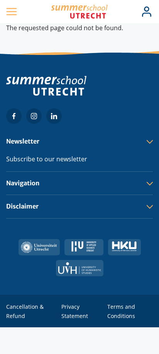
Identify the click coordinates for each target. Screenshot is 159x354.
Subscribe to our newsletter (46, 159)
